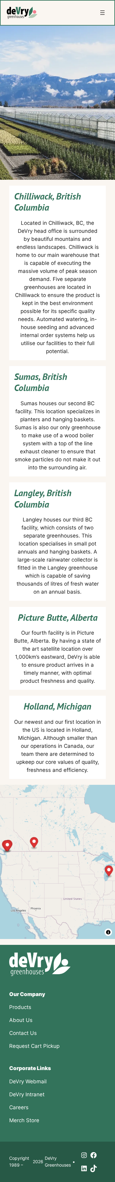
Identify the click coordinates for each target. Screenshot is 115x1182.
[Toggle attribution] (108, 932)
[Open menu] (102, 12)
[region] (57, 862)
